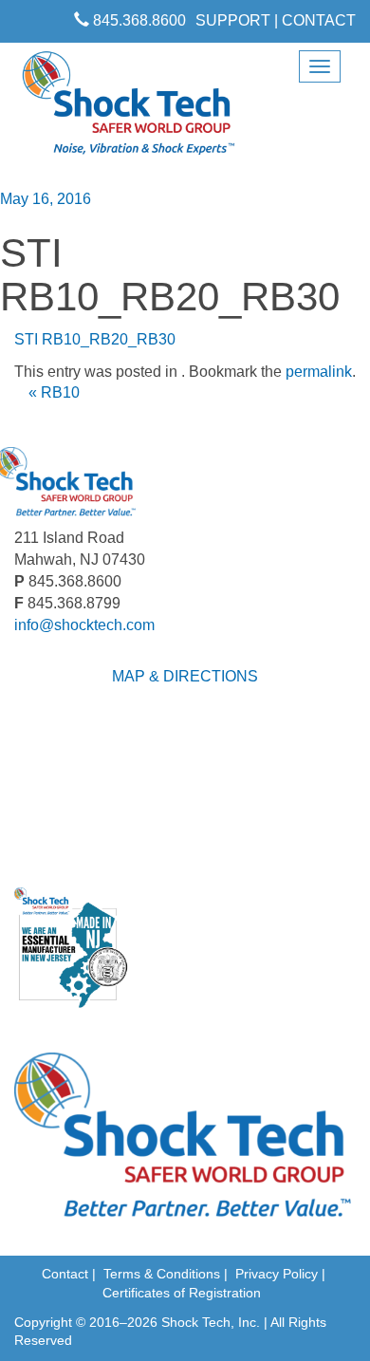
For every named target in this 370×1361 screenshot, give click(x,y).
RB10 (54, 392)
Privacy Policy (276, 1273)
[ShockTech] (129, 109)
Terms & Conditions (161, 1273)
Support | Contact (275, 20)
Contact (65, 1273)
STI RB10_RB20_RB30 (95, 339)
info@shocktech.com (84, 625)
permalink (319, 372)
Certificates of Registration (181, 1292)
